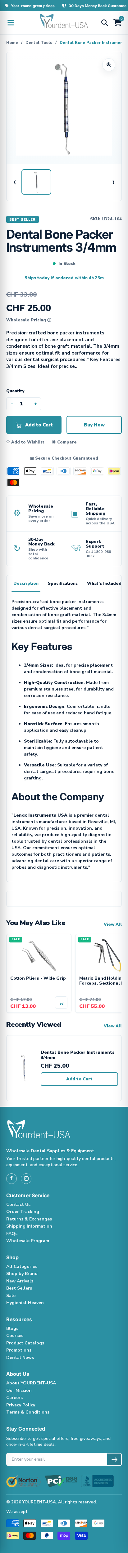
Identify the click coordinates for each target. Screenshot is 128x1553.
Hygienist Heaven (25, 1303)
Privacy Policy (20, 1405)
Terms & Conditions (27, 1412)
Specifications (63, 583)
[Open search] (104, 22)
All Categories (21, 1266)
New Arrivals (19, 1281)
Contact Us (18, 1204)
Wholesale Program (27, 1241)
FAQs (11, 1234)
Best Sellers (19, 1288)
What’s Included (104, 583)
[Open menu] (10, 22)
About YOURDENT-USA (31, 1383)
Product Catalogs (25, 1343)
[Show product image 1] (36, 182)
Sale (11, 1296)
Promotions (18, 1350)
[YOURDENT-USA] (64, 22)
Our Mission (19, 1390)
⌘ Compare (64, 442)
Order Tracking (22, 1212)
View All (113, 924)
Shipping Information (29, 1226)
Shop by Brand (22, 1274)
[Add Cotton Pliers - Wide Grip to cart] (61, 1002)
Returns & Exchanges (29, 1219)
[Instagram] (26, 1178)
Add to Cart (79, 1079)
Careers (14, 1398)
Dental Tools (38, 43)
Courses (14, 1336)
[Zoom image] (108, 64)
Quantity (15, 391)
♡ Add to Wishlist (25, 442)
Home (12, 43)
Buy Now (94, 425)
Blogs (12, 1328)
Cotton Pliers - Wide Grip (38, 978)
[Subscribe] (114, 1459)
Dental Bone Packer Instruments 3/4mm (78, 1055)
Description (26, 583)
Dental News (20, 1358)
